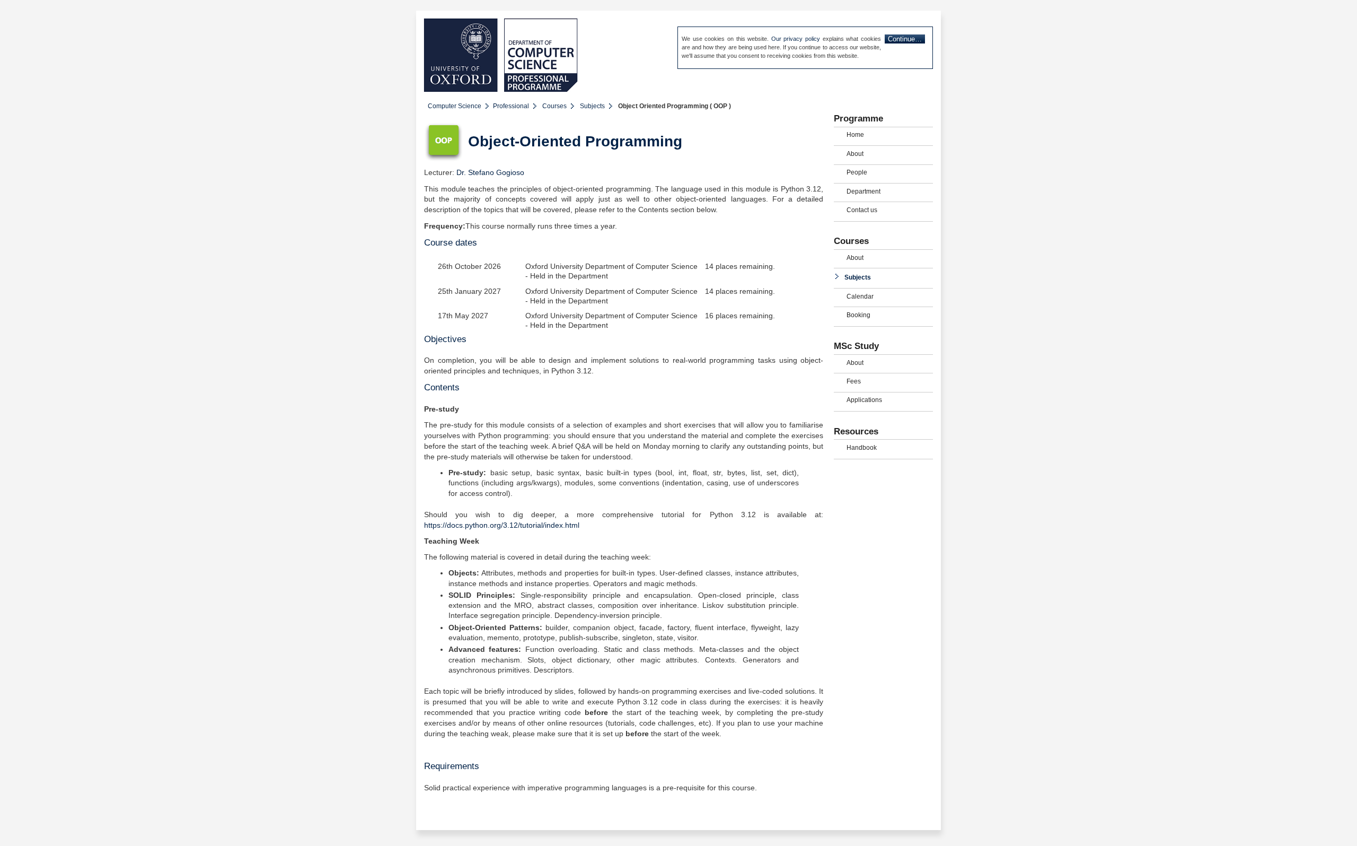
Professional (511, 106)
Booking (858, 315)
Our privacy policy (795, 39)
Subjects (592, 106)
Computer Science (454, 106)
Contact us (862, 210)
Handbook (862, 447)
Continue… (905, 39)
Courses (554, 106)
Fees (854, 381)
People (857, 172)
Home (855, 134)
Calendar (860, 296)
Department (863, 191)
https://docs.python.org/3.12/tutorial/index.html (501, 525)
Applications (864, 400)
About (855, 154)
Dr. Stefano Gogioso (490, 173)
